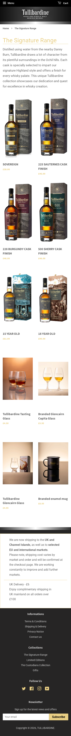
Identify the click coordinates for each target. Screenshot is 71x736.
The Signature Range (35, 654)
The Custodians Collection (35, 665)
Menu (10, 3)
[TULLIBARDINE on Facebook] (31, 689)
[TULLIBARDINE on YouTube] (47, 689)
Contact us (35, 637)
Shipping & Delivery (35, 626)
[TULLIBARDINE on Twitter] (24, 689)
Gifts (35, 670)
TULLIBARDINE (45, 728)
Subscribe (58, 717)
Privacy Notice (35, 631)
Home (6, 28)
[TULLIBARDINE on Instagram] (39, 689)
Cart (65, 3)
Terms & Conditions (35, 621)
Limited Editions (36, 660)
